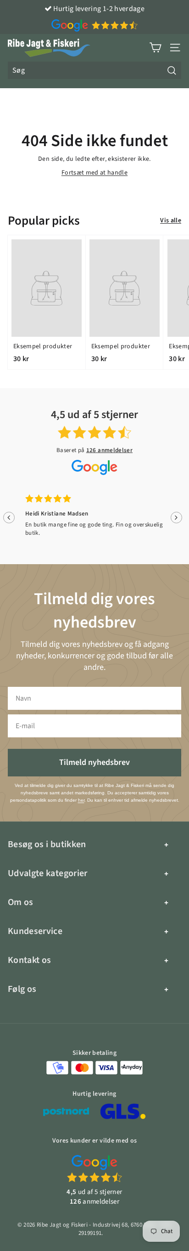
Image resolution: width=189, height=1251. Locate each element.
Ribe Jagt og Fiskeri (62, 1225)
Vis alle (170, 220)
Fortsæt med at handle (94, 172)
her (81, 800)
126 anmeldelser (109, 450)
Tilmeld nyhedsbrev (94, 762)
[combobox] (94, 70)
